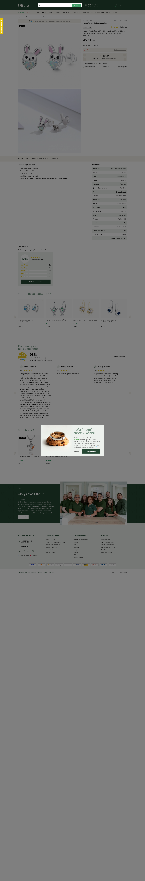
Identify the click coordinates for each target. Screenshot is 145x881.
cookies (76, 440)
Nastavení (77, 451)
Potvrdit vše (91, 451)
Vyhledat (76, 5)
